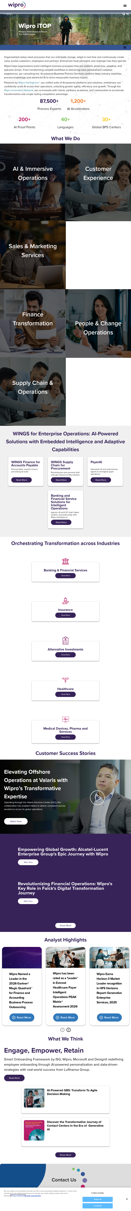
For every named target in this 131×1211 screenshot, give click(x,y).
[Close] (127, 1199)
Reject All (97, 1199)
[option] (22, 986)
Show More (65, 925)
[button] (123, 14)
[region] (65, 1199)
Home (9, 13)
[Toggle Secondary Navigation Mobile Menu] (124, 47)
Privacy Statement (18, 1196)
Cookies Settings (97, 1193)
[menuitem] (127, 14)
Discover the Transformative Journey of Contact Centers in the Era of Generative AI (75, 1126)
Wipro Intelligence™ (29, 82)
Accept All (97, 1206)
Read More (65, 575)
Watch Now (28, 862)
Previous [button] (62, 1030)
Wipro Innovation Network (18, 90)
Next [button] (69, 1030)
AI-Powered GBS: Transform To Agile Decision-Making (72, 1092)
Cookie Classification (33, 1196)
